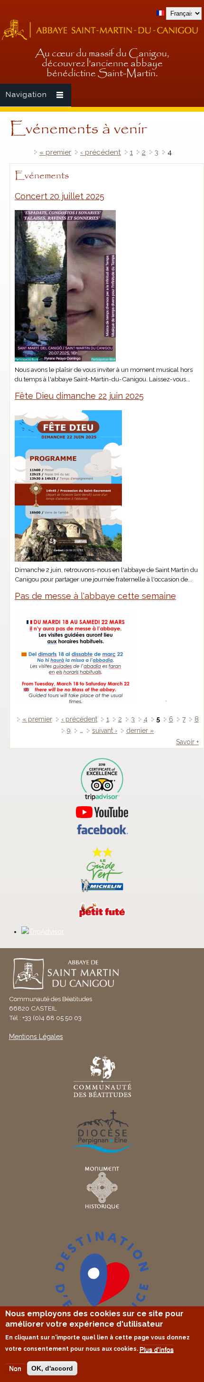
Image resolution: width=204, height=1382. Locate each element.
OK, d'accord (52, 1368)
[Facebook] (102, 832)
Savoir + (187, 742)
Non (15, 1368)
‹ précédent (100, 152)
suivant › (104, 730)
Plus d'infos (156, 1349)
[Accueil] (102, 39)
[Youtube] (102, 812)
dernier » (140, 730)
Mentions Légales (36, 1036)
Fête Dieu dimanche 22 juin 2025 (79, 396)
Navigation (26, 94)
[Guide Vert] (102, 891)
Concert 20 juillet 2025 (59, 196)
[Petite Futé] (102, 915)
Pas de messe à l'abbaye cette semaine (95, 596)
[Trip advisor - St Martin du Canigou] (102, 779)
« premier (55, 152)
